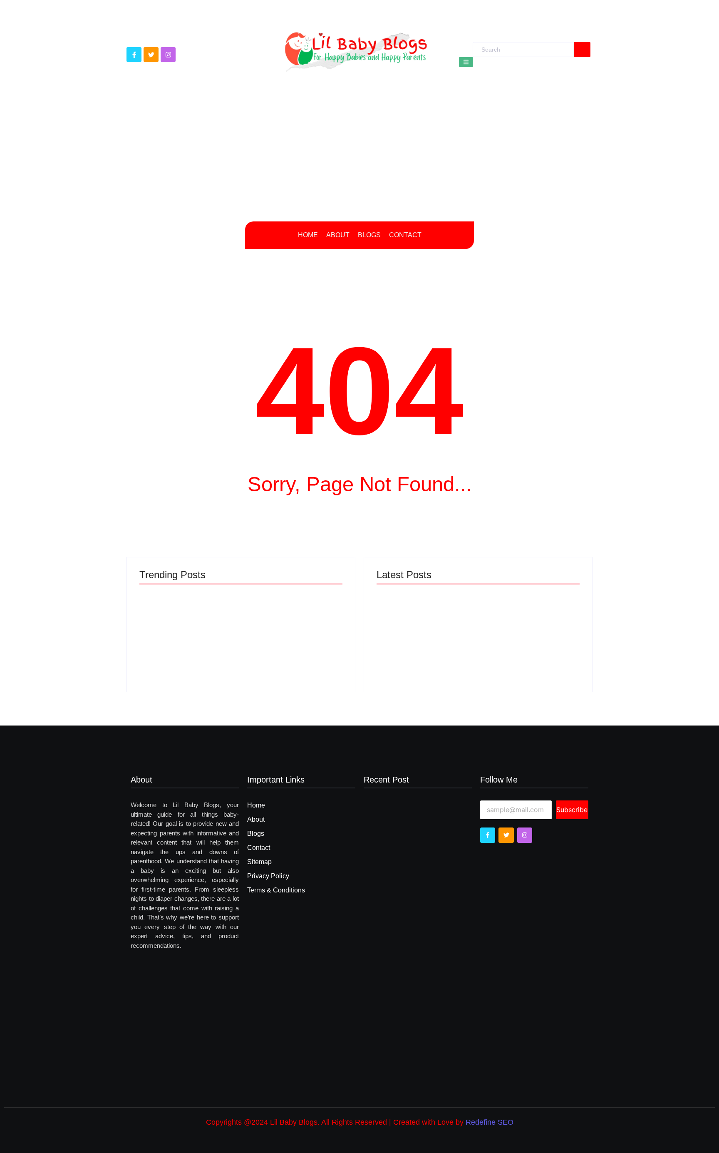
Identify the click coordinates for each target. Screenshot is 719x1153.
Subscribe (572, 809)
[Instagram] (168, 54)
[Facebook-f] (133, 54)
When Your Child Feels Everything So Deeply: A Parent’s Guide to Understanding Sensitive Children (293, 625)
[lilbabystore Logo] (356, 49)
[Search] (582, 49)
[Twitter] (151, 54)
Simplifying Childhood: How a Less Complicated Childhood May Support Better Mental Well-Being (422, 625)
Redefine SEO (489, 1122)
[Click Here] (466, 62)
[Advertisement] (359, 155)
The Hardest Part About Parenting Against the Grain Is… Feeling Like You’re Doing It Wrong (183, 625)
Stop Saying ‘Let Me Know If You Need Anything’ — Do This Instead (530, 634)
